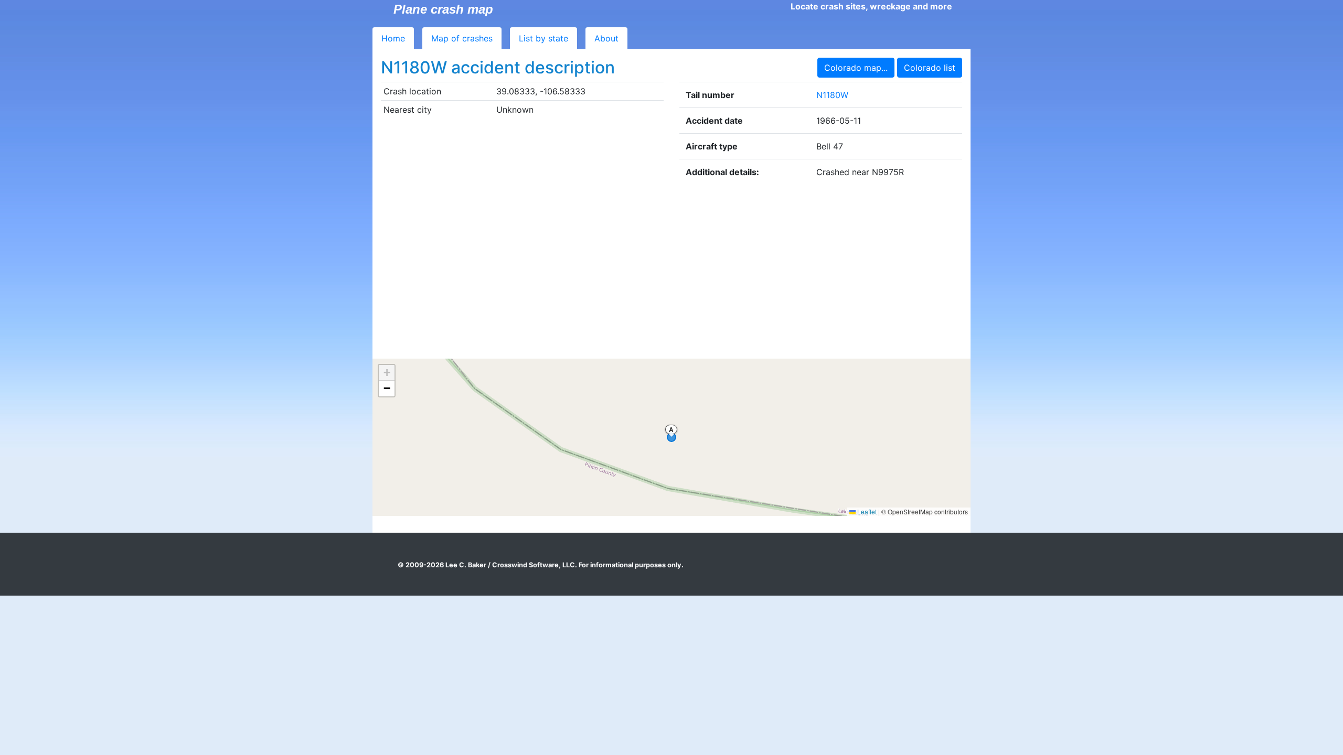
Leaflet (866, 511)
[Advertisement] (671, 271)
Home (393, 38)
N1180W (832, 95)
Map (462, 38)
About (606, 38)
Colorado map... (856, 67)
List (543, 38)
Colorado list (929, 67)
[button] (387, 373)
